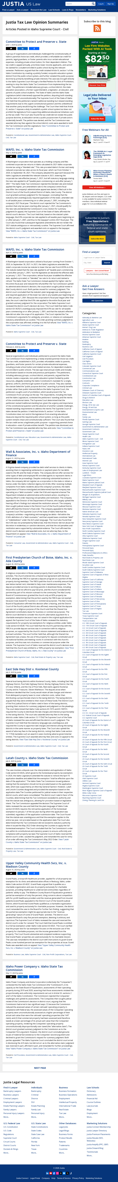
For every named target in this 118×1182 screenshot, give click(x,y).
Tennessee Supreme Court (92, 613)
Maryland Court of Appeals (92, 485)
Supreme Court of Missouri (92, 594)
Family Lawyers (9, 1109)
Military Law (86, 499)
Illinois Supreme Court (90, 441)
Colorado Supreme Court (91, 366)
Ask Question (97, 300)
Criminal (34, 1095)
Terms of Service (64, 1178)
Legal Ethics (86, 475)
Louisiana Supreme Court (91, 478)
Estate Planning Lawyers (14, 1106)
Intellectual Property (89, 453)
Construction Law (89, 378)
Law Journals (92, 1106)
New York (35, 1145)
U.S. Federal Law (11, 1123)
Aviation (85, 339)
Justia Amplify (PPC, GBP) (97, 1144)
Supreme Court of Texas (91, 606)
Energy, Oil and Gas (89, 407)
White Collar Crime (89, 793)
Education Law (34, 437)
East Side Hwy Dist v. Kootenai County (32, 669)
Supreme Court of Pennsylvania (94, 604)
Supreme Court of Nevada (92, 596)
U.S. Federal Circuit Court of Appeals (95, 715)
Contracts (86, 383)
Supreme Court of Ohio (91, 601)
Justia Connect (22, 1178)
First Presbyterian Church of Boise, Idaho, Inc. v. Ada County (39, 559)
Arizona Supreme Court (91, 334)
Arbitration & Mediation (91, 332)
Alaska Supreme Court (90, 325)
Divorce (34, 1098)
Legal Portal (35, 1178)
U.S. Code (7, 1130)
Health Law (86, 436)
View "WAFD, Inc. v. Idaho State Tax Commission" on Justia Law (33, 231)
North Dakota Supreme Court (93, 533)
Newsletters (81, 10)
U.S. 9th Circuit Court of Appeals (94, 647)
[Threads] (60, 1173)
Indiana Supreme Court (91, 446)
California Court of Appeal (92, 349)
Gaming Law (87, 422)
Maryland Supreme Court (91, 487)
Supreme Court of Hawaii (91, 584)
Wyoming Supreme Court (91, 798)
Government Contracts (90, 429)
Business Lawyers (11, 1095)
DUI (33, 1102)
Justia (62, 1168)
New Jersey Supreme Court (92, 521)
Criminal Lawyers (10, 1098)
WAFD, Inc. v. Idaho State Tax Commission (35, 149)
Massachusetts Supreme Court (93, 490)
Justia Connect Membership (99, 1127)
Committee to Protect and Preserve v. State (36, 42)
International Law (88, 456)
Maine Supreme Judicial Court (93, 482)
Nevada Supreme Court (91, 516)
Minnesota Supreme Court (92, 502)
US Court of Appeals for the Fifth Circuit (97, 739)
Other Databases (67, 1123)
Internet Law (87, 461)
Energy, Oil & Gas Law (90, 405)
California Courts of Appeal (92, 351)
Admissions (92, 1095)
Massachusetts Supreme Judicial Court (96, 492)
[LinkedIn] (47, 1173)
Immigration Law (88, 444)
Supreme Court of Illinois (91, 587)
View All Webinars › (97, 187)
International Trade (89, 458)
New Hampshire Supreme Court (94, 519)
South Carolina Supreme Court (93, 567)
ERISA (84, 414)
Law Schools (54, 10)
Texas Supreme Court (90, 616)
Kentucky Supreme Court (91, 468)
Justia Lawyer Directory (97, 1130)
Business (63, 1087)
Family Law (86, 417)
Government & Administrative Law (41, 135)
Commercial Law (88, 368)
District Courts (9, 1145)
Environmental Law (89, 412)
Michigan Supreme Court (91, 497)
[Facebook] (54, 1173)
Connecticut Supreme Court (92, 373)
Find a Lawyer (8, 10)
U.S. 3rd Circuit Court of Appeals (94, 633)
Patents (85, 543)
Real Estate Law (88, 560)
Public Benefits (87, 555)
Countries (63, 1149)
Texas (33, 1149)
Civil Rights (86, 361)
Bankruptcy (86, 344)
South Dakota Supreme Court (93, 570)
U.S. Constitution (10, 1127)
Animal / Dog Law (89, 327)
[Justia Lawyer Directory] (70, 1173)
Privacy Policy (78, 1178)
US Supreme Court (89, 776)
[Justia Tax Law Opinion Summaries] (13, 4)
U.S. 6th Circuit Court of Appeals (94, 640)
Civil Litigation (87, 356)
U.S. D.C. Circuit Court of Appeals (94, 713)
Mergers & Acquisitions (91, 495)
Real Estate (64, 1109)
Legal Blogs (64, 1130)
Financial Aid (92, 1098)
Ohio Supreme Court (90, 536)
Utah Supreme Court (90, 778)
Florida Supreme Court (90, 419)
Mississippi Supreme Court (92, 504)
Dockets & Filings (10, 1149)
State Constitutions (39, 1127)
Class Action (86, 364)
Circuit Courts (9, 1141)
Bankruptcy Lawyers (12, 1091)
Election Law (87, 402)
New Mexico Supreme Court (92, 524)
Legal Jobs (63, 1127)
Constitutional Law (21, 135)
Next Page (40, 1068)
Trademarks (64, 1145)
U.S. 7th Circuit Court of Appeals (94, 642)
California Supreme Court (91, 354)
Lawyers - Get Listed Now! (97, 270)
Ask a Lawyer (22, 10)
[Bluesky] (64, 1173)
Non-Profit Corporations (55, 954)
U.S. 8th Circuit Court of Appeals (94, 645)
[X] (67, 1173)
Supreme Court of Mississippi (93, 592)
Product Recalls (65, 1138)
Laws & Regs (68, 10)
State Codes (36, 1130)
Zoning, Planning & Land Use (93, 800)
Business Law (19, 954)
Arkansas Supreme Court (91, 337)
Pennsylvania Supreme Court (93, 545)
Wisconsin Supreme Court (92, 795)
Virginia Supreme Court (90, 786)
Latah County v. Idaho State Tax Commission (37, 758)
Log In (101, 4)
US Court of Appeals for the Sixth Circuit (97, 764)
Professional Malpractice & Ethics (94, 553)
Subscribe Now (97, 238)
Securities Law (87, 565)
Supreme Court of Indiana (92, 589)
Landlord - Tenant (89, 473)
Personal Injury (88, 548)
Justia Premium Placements (98, 1134)
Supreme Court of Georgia (92, 582)
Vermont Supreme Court (91, 783)
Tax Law (13, 137)
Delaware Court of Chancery (93, 390)
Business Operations (68, 1095)
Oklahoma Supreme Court (92, 538)
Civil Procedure (19, 1055)
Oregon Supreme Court (91, 541)
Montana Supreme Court (91, 509)
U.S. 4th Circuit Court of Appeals (94, 635)
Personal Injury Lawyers (13, 1113)
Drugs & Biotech (88, 398)
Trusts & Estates (88, 621)
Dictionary (91, 1091)
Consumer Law (19, 543)
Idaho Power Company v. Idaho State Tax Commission (34, 968)
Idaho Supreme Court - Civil (24, 237)
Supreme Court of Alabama (92, 572)
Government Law (88, 431)
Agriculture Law (88, 320)
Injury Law (86, 448)
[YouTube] (50, 1173)
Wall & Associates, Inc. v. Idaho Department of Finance (38, 453)
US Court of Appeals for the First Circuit (97, 742)
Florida (34, 1141)
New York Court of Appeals (92, 526)
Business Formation (67, 1091)
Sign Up (111, 4)
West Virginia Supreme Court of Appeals (97, 790)
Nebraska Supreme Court (91, 514)
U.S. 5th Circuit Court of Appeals (94, 638)
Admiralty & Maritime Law (92, 317)
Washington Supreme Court (92, 788)
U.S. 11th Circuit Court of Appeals (94, 625)
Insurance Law (87, 451)
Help (53, 1178)
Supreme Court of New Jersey (93, 599)
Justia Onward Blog (95, 1148)
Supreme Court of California (92, 579)
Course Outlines (94, 1102)
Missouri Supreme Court (91, 507)
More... (6, 1117)
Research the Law (38, 10)
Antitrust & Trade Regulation (93, 330)
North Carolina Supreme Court (93, 531)
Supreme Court (10, 1138)
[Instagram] (57, 1173)
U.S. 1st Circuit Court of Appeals (94, 628)
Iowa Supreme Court (90, 463)
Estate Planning (38, 1106)
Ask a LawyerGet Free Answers (93, 287)
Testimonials (92, 1152)
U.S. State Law (38, 1123)
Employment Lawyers (12, 1102)
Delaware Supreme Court (91, 393)
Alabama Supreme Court (91, 322)
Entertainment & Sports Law (93, 410)
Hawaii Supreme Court (90, 434)
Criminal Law (87, 388)
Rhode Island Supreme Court (93, 562)
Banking (85, 342)
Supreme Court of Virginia (92, 609)
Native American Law (90, 511)
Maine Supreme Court (90, 480)
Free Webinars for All (95, 129)
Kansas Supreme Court (91, 465)
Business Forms (66, 1134)
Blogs (89, 1109)
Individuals (36, 1087)
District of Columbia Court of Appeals (96, 395)
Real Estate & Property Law (45, 657)
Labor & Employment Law (92, 470)
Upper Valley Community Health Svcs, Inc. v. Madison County (36, 864)
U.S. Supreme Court (89, 718)
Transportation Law (89, 618)
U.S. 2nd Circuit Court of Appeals (94, 630)
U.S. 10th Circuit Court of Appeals (94, 623)
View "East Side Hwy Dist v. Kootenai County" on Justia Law (44, 739)
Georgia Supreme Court (91, 424)
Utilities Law (86, 781)
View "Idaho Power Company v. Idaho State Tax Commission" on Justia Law (38, 1048)
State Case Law (37, 1134)
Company (46, 1178)
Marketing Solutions (97, 10)
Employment (64, 1098)
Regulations (8, 1134)
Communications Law (90, 371)
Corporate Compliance (90, 385)
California (35, 1138)
